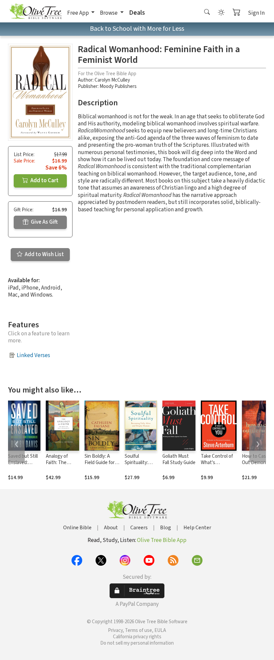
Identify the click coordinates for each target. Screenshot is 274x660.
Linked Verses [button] (33, 355)
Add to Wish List (44, 254)
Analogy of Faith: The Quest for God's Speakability (62, 466)
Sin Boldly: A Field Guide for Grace (100, 462)
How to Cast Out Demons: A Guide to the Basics (257, 466)
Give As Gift (44, 222)
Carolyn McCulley (112, 80)
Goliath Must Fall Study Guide (178, 459)
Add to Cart (43, 181)
